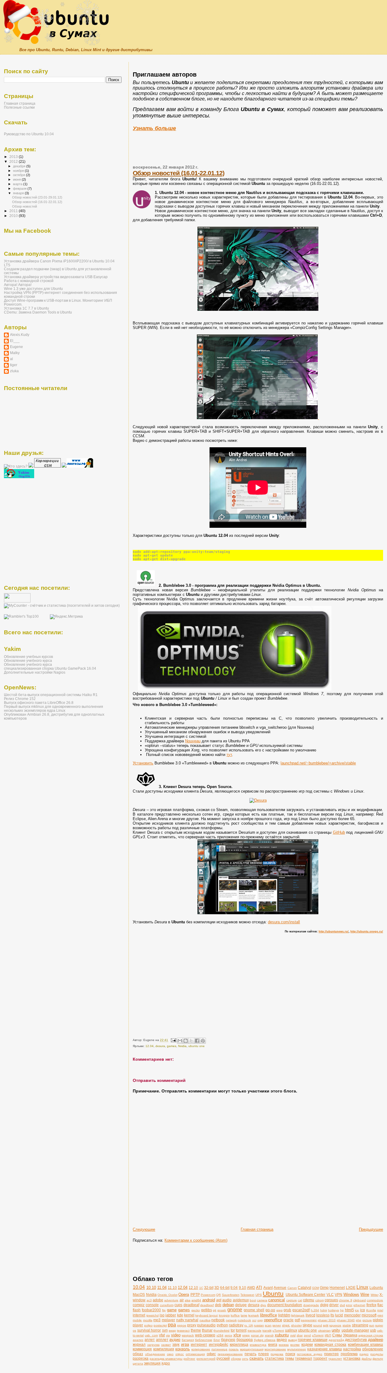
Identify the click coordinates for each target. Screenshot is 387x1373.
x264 (219, 1335)
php (358, 1320)
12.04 (149, 1046)
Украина (350, 1335)
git (214, 1310)
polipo (148, 1325)
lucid (339, 1315)
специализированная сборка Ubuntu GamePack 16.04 (50, 668)
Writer (375, 1294)
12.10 (193, 1287)
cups (178, 1305)
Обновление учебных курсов (28, 657)
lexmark (253, 1315)
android (208, 1300)
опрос (179, 1354)
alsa (187, 1300)
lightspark (297, 1315)
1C (201, 1287)
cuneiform (167, 1305)
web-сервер (205, 1335)
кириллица (239, 1344)
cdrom (319, 1300)
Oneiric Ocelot (167, 1294)
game (172, 1310)
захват (166, 1344)
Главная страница (257, 1229)
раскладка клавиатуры (166, 1358)
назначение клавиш (324, 1349)
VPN (338, 1294)
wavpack (188, 1335)
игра (185, 1344)
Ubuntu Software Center (306, 1294)
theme (196, 1330)
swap (172, 1330)
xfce (237, 1335)
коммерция (142, 1349)
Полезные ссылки (19, 107)
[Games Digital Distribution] (258, 800)
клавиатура (258, 1344)
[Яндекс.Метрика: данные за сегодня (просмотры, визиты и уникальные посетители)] (66, 616)
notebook (244, 1320)
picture (367, 1320)
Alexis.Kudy (19, 335)
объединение (155, 1354)
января (19, 193)
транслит (335, 1358)
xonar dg (257, 1335)
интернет (199, 1344)
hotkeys (333, 1310)
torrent (241, 1330)
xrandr (269, 1335)
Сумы (337, 1335)
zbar (300, 1335)
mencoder (352, 1315)
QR (218, 1294)
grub (287, 1310)
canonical (276, 1300)
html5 (349, 1310)
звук (175, 1344)
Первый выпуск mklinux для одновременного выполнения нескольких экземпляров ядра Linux (53, 708)
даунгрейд (336, 1340)
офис (211, 1354)
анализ (138, 1340)
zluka (14, 371)
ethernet (359, 1305)
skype (307, 1325)
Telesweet (247, 1294)
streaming (360, 1325)
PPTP (195, 1294)
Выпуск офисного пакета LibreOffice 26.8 (38, 703)
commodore (375, 1300)
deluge (241, 1305)
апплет (162, 1340)
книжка (284, 1344)
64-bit (224, 1287)
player (138, 1325)
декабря (19, 166)
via (168, 1335)
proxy (191, 1325)
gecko (195, 1310)
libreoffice (268, 1315)
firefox (371, 1305)
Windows (351, 1294)
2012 (14, 161)
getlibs (206, 1310)
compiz (139, 1305)
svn (165, 1330)
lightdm (284, 1315)
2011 (14, 211)
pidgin (378, 1320)
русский (223, 1358)
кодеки (307, 1344)
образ (138, 1354)
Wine (364, 1294)
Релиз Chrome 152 (20, 699)
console (152, 1305)
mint (380, 1315)
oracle (288, 1320)
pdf (297, 1320)
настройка (352, 1349)
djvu (263, 1305)
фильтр (377, 1358)
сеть (245, 1358)
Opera (183, 1294)
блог (216, 1340)
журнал (139, 1344)
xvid (293, 1335)
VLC (330, 1294)
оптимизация (195, 1354)
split (325, 1325)
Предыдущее (371, 1229)
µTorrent (318, 1335)
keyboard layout (206, 1315)
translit (267, 1330)
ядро (165, 1363)
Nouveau (192, 741)
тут (229, 754)
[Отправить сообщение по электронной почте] (173, 1040)
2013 (14, 157)
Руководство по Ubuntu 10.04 (29, 134)
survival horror (149, 1330)
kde (180, 1315)
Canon (292, 1287)
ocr (254, 1320)
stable (347, 1325)
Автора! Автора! (17, 285)
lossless (323, 1315)
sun (371, 1325)
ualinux (291, 1330)
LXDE (351, 1287)
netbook (218, 1320)
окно (170, 1354)
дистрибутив (356, 1340)
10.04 (139, 1287)
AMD (251, 1287)
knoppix (224, 1315)
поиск (290, 1354)
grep (279, 1310)
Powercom (208, 1294)
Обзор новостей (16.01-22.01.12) (178, 172)
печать (250, 1354)
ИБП (328, 1335)
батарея (188, 1340)
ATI (259, 1287)
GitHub (339, 832)
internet (139, 1315)
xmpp (246, 1335)
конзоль (182, 1349)
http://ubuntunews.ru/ (334, 931)
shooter (296, 1325)
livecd (310, 1315)
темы (289, 1358)
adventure (171, 1300)
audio (227, 1300)
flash (137, 1310)
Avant (268, 1287)
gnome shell (254, 1310)
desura (160, 1046)
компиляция (163, 1349)
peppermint (309, 1320)
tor (233, 1330)
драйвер (375, 1339)
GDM (315, 1287)
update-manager (355, 1330)
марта (18, 184)
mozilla (147, 1320)
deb (218, 1305)
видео (282, 1340)
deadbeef (207, 1305)
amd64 (196, 1300)
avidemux (241, 1300)
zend (307, 1335)
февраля (20, 188)
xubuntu (282, 1335)
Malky (15, 353)
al (11, 359)
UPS (258, 1294)
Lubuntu (376, 1287)
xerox (228, 1335)
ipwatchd (152, 1315)
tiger (13, 365)
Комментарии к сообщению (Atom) (195, 1240)
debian (228, 1304)
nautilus (205, 1320)
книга (272, 1344)
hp (342, 1310)
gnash (221, 1310)
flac (380, 1305)
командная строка (330, 1344)
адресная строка (370, 1335)
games (171, 1046)
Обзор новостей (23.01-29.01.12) (37, 197)
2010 (14, 216)
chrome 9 (345, 1300)
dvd (342, 1305)
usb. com (151, 1335)
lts (332, 1315)
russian (259, 1325)
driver (334, 1305)
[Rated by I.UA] (17, 601)
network (231, 1320)
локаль (234, 1349)
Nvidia (182, 1046)
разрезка (140, 1358)
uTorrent (278, 1330)
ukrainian (324, 1330)
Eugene (16, 347)
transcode (255, 1330)
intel (380, 1310)
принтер (331, 1354)
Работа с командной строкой (29, 281)
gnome (234, 1309)
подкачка (277, 1354)
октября (19, 175)
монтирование (275, 1349)
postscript (160, 1325)
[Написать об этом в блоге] (186, 1041)
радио (364, 1354)
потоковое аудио (309, 1354)
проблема (349, 1354)
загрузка (153, 1344)
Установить (143, 763)
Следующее (144, 1229)
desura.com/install (284, 922)
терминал (303, 1358)
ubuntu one (196, 1046)
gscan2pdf (301, 1310)
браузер (228, 1340)
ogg (260, 1320)
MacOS (139, 1294)
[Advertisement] (193, 59)
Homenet (337, 1287)
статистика (274, 1358)
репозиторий (206, 1358)
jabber (170, 1315)
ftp (164, 1310)
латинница (219, 1349)
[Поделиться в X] (191, 1041)
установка (351, 1358)
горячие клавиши (312, 1340)
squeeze (335, 1325)
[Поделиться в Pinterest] (203, 1041)
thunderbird (221, 1330)
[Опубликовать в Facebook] (197, 1041)
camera (262, 1300)
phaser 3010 (327, 1320)
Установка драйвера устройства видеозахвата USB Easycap (56, 277)
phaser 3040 (346, 1320)
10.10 (151, 1287)
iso (162, 1315)
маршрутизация (251, 1349)
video (175, 1335)
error (349, 1305)
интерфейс (218, 1344)
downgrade (311, 1305)
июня (17, 179)
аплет (150, 1340)
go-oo (270, 1310)
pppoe (181, 1325)
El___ (15, 341)
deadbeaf (191, 1305)
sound (317, 1325)
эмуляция (152, 1363)
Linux (362, 1287)
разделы (376, 1354)
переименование (230, 1354)
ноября (19, 170)
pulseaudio (206, 1325)
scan (268, 1325)
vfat (162, 1335)
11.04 (162, 1287)
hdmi (323, 1310)
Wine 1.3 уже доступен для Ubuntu (33, 289)
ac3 (149, 1300)
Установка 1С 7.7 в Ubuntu (26, 308)
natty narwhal (187, 1320)
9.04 (234, 1287)
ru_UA (248, 1325)
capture (291, 1300)
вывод (292, 1340)
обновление (372, 1349)
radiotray (236, 1325)
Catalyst (304, 1287)
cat (300, 1300)
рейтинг (189, 1358)
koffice (235, 1315)
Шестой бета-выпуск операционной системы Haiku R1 (51, 695)
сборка (236, 1358)
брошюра (244, 1340)
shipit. (286, 1325)
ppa (172, 1324)
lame (244, 1315)
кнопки (295, 1344)
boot (253, 1300)
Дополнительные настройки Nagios (34, 672)
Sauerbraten (230, 1294)
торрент (320, 1358)
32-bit (208, 1287)
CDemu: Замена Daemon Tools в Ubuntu (38, 312)
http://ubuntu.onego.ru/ (366, 931)
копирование (200, 1349)
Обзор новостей (24, 206)
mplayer (168, 1320)
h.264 (315, 1310)
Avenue (280, 1287)
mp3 (157, 1320)
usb (373, 1330)
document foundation (284, 1305)
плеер (263, 1354)
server (276, 1325)
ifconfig (371, 1310)
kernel (189, 1315)
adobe (158, 1300)
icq (362, 1310)
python (222, 1325)
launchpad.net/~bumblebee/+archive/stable (318, 763)
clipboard (359, 1300)
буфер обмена (265, 1340)
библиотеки (203, 1340)
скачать (256, 1358)
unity (336, 1330)
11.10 (172, 1287)
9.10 (242, 1287)
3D (216, 1287)
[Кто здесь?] (16, 466)
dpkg (324, 1305)
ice (357, 1310)
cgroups (331, 1300)
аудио (174, 1339)
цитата (138, 1363)
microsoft (369, 1315)
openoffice (273, 1320)
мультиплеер (296, 1349)
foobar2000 (151, 1310)
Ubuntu (273, 1293)
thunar (207, 1330)
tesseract (183, 1330)
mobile (137, 1320)
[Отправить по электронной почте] (180, 1041)
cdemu (308, 1300)
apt (218, 1300)
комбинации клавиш (365, 1344)
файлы (367, 1358)
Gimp (324, 1287)
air (182, 1300)
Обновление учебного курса (28, 660)
